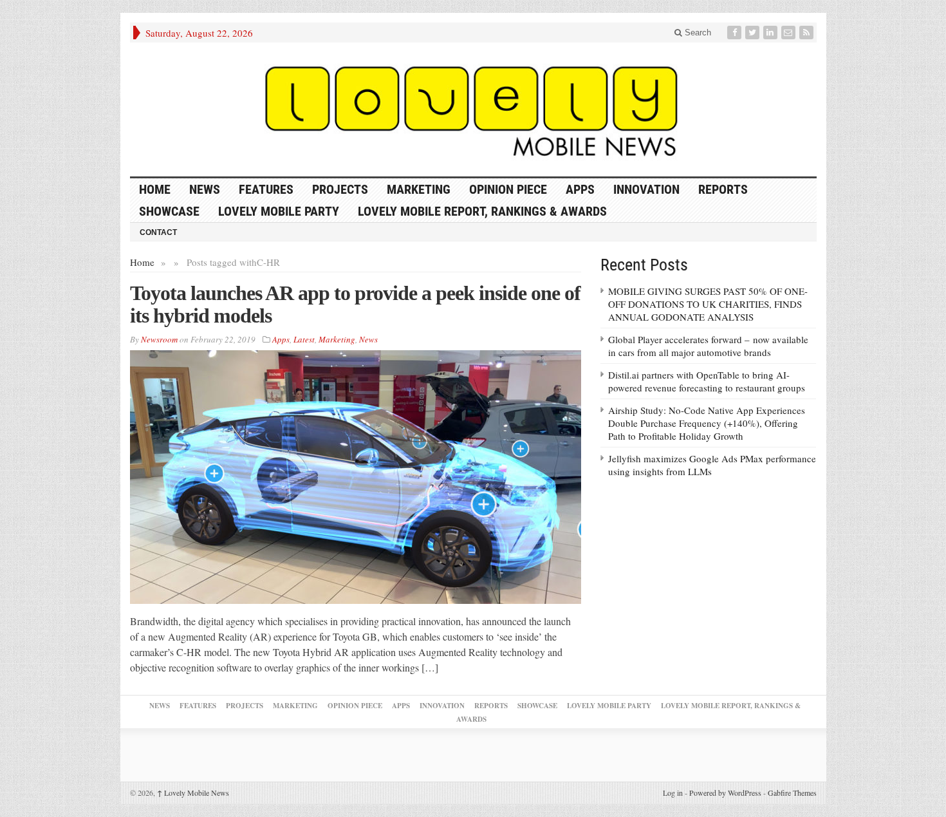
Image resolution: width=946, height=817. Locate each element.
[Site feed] (808, 32)
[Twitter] (754, 32)
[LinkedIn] (772, 32)
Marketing (418, 189)
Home (142, 262)
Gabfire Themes (792, 792)
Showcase (169, 211)
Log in (673, 792)
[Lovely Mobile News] (473, 109)
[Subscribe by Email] (790, 32)
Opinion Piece (508, 189)
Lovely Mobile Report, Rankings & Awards (482, 211)
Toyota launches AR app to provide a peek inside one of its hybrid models (355, 304)
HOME (155, 189)
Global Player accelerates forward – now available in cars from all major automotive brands (708, 346)
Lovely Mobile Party (278, 211)
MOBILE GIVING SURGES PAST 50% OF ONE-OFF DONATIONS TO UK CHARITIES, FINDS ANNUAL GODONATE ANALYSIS (708, 304)
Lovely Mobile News (193, 792)
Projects (340, 189)
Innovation (646, 189)
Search (696, 32)
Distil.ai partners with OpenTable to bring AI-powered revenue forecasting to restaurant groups (706, 381)
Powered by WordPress (725, 792)
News (204, 189)
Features (266, 189)
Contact (158, 232)
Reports (723, 189)
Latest (304, 339)
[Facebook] (736, 32)
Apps (580, 189)
